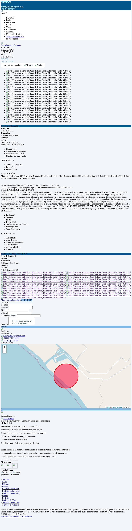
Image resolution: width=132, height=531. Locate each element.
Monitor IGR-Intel (13, 34)
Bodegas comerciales (10, 493)
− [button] (4, 351)
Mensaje (4, 324)
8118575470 (8, 418)
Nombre (4, 305)
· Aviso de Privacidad (9, 460)
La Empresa (11, 29)
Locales (5, 486)
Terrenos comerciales (10, 502)
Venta (8, 27)
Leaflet (108, 407)
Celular (4, 313)
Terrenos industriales (10, 505)
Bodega (5, 498)
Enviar (3, 327)
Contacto (10, 32)
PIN (2, 310)
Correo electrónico (8, 316)
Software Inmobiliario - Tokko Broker (16, 516)
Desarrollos (10, 22)
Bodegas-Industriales (10, 491)
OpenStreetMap (117, 407)
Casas (4, 482)
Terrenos (5, 479)
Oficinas (5, 484)
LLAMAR (10, 18)
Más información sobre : (16, 300)
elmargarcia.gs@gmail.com (12, 7)
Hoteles (5, 495)
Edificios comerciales (10, 489)
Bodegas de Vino (9, 500)
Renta (8, 25)
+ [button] (4, 347)
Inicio (8, 20)
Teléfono (4, 307)
